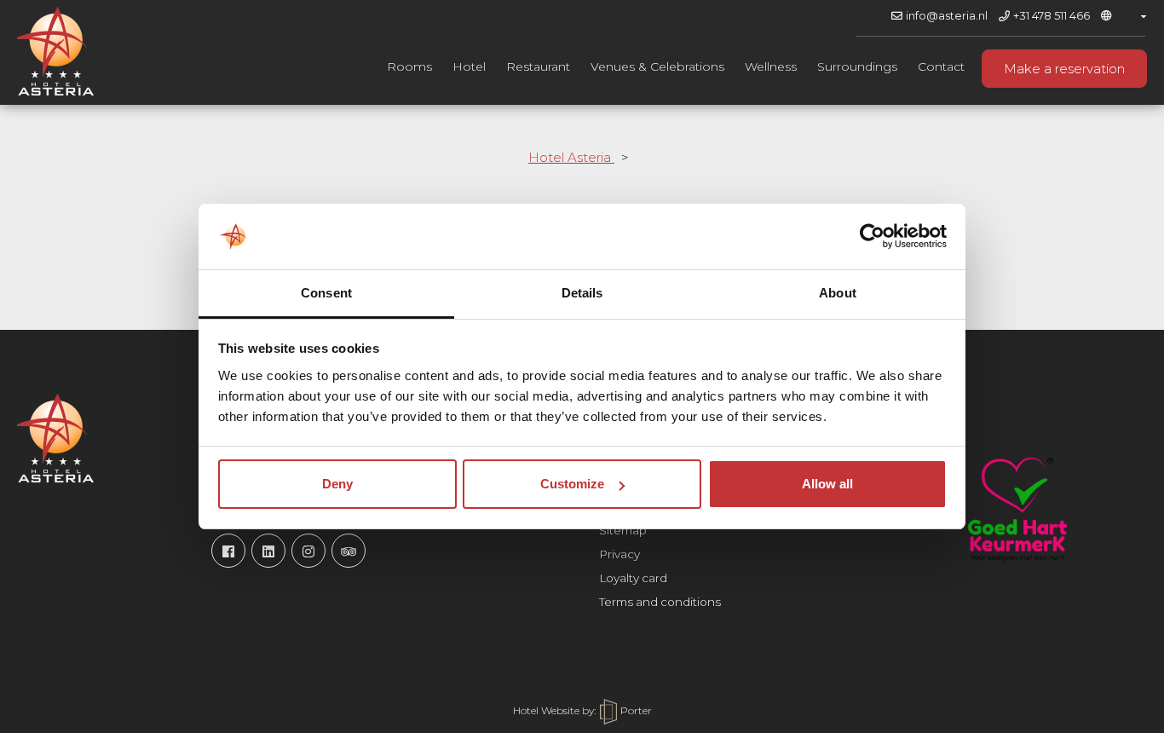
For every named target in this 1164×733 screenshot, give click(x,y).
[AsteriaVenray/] (228, 551)
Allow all (827, 483)
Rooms (409, 66)
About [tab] (837, 293)
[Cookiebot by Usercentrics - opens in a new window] (872, 236)
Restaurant (538, 66)
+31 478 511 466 (1051, 15)
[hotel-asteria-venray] (268, 551)
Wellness (771, 66)
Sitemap (623, 530)
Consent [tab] (326, 293)
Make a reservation (1064, 69)
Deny (337, 483)
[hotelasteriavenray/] (308, 551)
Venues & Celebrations (657, 66)
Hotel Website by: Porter (582, 710)
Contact (941, 66)
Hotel (469, 66)
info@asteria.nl (947, 15)
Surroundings (857, 66)
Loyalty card (633, 578)
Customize (572, 483)
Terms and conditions (660, 602)
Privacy (619, 554)
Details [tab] (582, 293)
